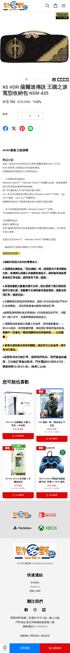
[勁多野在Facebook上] (26, 611)
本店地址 (35, 582)
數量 (5, 114)
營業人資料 (35, 591)
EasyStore (48, 563)
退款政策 (45, 635)
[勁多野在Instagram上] (35, 611)
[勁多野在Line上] (43, 611)
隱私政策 (35, 635)
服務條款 (24, 635)
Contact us (35, 586)
